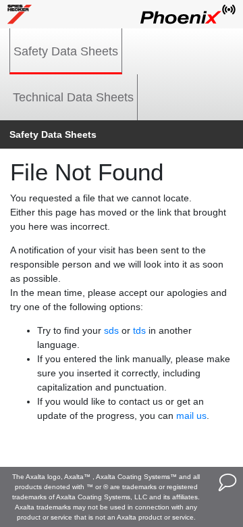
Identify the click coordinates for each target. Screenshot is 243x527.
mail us (191, 415)
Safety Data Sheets (66, 51)
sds (111, 330)
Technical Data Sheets (73, 97)
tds (139, 330)
